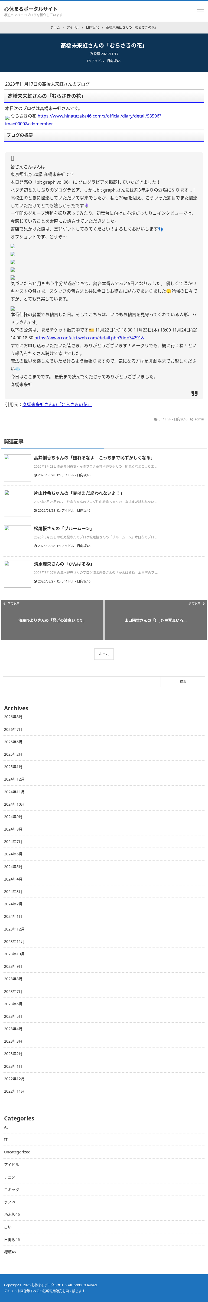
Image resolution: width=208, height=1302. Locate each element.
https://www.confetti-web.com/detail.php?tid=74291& (89, 338)
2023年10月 (14, 953)
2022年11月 (14, 1091)
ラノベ (9, 1201)
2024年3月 (13, 891)
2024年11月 (14, 791)
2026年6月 (13, 741)
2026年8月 (13, 716)
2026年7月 (13, 729)
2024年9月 (13, 816)
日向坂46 (12, 1239)
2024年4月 (13, 879)
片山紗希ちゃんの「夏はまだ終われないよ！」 (79, 493)
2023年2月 (13, 1053)
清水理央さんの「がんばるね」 (64, 564)
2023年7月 (13, 991)
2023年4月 (13, 1028)
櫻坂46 (10, 1251)
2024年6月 (13, 853)
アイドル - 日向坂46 (106, 61)
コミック (11, 1189)
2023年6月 (13, 1003)
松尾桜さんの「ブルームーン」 (64, 528)
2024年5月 (13, 866)
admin (199, 419)
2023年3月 (13, 1041)
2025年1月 (13, 766)
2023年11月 (14, 941)
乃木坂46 (12, 1214)
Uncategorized (17, 1151)
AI (6, 1127)
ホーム (104, 654)
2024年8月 (13, 829)
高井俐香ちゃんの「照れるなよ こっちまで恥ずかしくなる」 (94, 458)
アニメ (9, 1177)
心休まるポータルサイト (31, 9)
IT (6, 1139)
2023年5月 (13, 1016)
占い (8, 1226)
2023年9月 (13, 966)
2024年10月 (14, 804)
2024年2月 (13, 903)
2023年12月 (14, 929)
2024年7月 (13, 841)
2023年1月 (13, 1066)
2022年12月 (14, 1078)
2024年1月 (13, 916)
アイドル (11, 1164)
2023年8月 (13, 978)
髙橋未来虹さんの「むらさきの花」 (57, 404)
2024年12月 (14, 779)
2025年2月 (13, 754)
